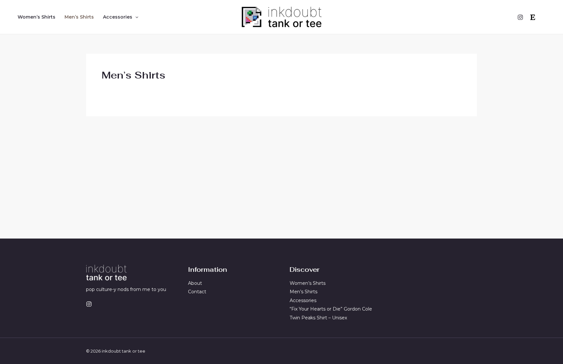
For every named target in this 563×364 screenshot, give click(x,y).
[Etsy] (533, 17)
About (195, 283)
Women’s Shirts (36, 17)
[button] (135, 17)
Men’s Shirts (79, 17)
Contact (197, 292)
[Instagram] (520, 17)
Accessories (117, 17)
